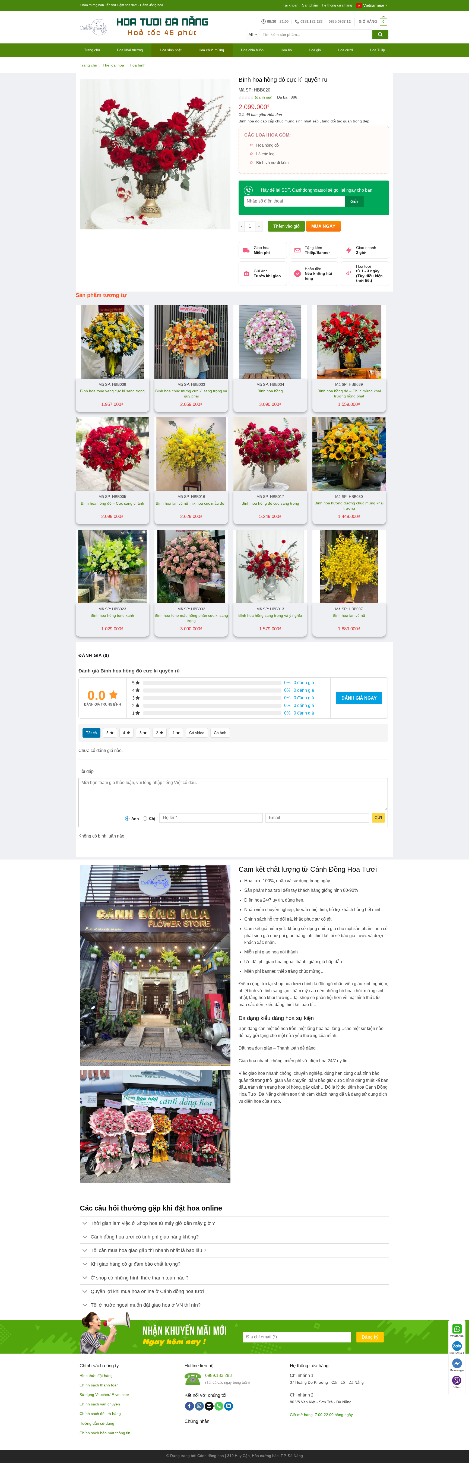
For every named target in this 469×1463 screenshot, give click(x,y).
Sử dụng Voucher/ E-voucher (104, 1395)
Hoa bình (137, 65)
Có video (196, 733)
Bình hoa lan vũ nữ (349, 615)
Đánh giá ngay (359, 698)
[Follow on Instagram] (199, 1406)
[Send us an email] (209, 1406)
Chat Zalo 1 (456, 1352)
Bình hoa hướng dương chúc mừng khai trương (349, 505)
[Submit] (380, 34)
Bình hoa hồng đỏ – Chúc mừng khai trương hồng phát (349, 393)
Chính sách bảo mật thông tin (105, 1433)
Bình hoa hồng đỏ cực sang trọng (270, 503)
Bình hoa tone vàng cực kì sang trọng (112, 391)
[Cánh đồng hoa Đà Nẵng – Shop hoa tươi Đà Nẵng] (93, 27)
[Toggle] (85, 1224)
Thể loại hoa (113, 65)
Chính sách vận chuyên (100, 1404)
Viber (457, 1387)
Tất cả (91, 733)
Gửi (378, 818)
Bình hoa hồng (270, 391)
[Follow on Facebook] (189, 1406)
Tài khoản (290, 5)
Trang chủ (88, 65)
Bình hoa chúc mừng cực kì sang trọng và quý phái (191, 393)
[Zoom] (87, 222)
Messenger (457, 1370)
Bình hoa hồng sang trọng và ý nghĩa (270, 615)
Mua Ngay (323, 226)
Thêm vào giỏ (286, 226)
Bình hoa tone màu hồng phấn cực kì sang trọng (191, 618)
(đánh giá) (264, 97)
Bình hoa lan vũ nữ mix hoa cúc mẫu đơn (191, 503)
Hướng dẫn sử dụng (97, 1423)
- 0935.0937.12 (338, 22)
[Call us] (218, 1406)
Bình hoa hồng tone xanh (112, 615)
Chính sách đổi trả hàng (100, 1414)
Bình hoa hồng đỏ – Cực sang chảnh (112, 503)
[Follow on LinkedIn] (228, 1406)
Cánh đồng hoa (210, 1455)
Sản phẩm (310, 5)
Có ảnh (220, 733)
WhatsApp (457, 1335)
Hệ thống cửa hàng (337, 5)
